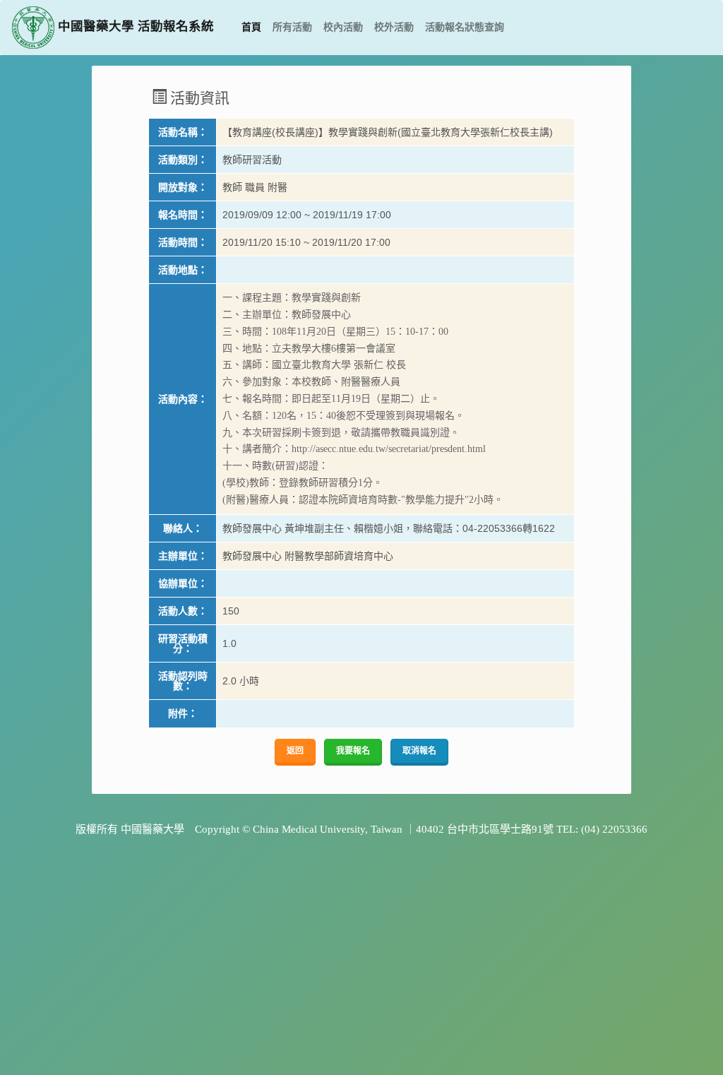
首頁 (254, 26)
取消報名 (419, 751)
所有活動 (292, 27)
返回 (295, 751)
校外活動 (394, 27)
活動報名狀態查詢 (464, 27)
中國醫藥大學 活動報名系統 (134, 26)
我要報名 (353, 751)
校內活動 (343, 27)
